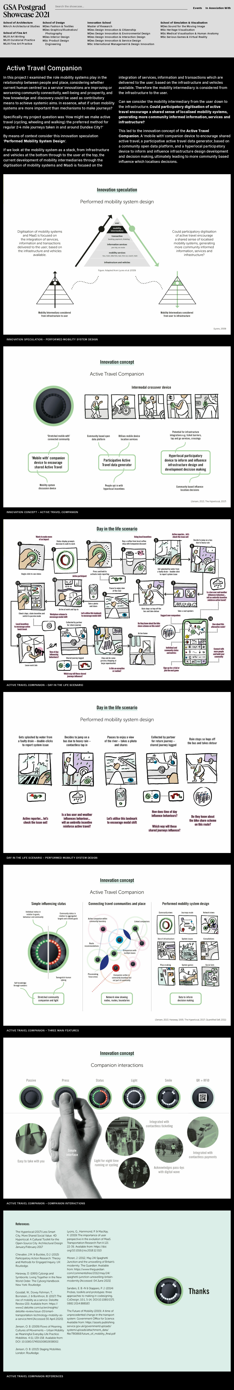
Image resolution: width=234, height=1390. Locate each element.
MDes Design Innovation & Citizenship (111, 29)
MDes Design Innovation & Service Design (114, 40)
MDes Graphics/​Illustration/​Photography (60, 31)
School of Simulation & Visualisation (184, 22)
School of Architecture (18, 22)
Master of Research (99, 26)
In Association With (218, 8)
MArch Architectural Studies (21, 26)
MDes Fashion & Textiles (58, 26)
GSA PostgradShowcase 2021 (26, 11)
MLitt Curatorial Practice (19, 40)
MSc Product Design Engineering (56, 42)
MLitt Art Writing (14, 36)
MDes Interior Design (56, 36)
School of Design (54, 22)
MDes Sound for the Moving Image (183, 26)
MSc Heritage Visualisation (178, 29)
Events (197, 8)
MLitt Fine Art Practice (17, 43)
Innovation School (99, 22)
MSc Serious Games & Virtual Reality (184, 36)
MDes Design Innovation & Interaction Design (116, 36)
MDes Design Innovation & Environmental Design (118, 33)
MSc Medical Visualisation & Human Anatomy (190, 33)
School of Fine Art (15, 32)
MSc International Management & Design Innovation (120, 44)
